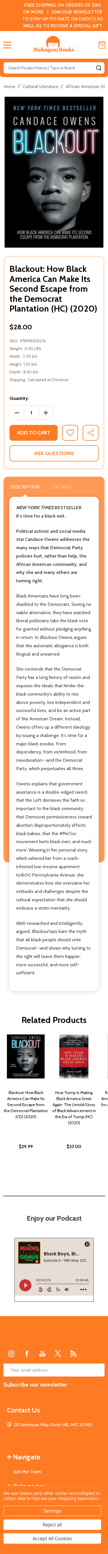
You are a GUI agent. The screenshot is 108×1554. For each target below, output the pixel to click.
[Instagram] (11, 1353)
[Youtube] (42, 1353)
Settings (52, 1511)
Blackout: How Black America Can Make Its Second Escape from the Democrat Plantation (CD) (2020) (26, 1104)
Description (24, 487)
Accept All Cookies (52, 1538)
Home (9, 86)
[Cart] (102, 45)
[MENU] (7, 45)
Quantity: (19, 398)
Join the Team (27, 1471)
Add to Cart (33, 432)
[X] (58, 1353)
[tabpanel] (26, 1104)
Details (62, 487)
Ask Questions (54, 453)
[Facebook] (27, 1353)
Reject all (52, 1524)
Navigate (26, 1457)
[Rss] (73, 1353)
